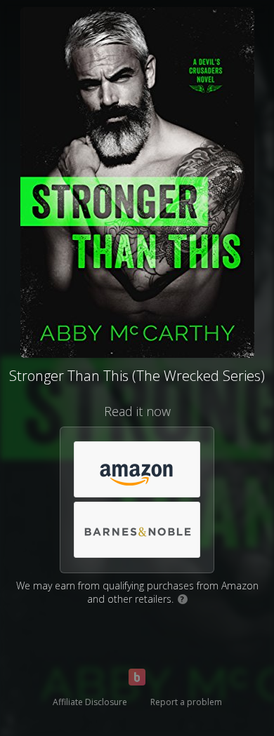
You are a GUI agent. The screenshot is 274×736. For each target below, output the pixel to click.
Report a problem (186, 702)
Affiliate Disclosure (90, 702)
